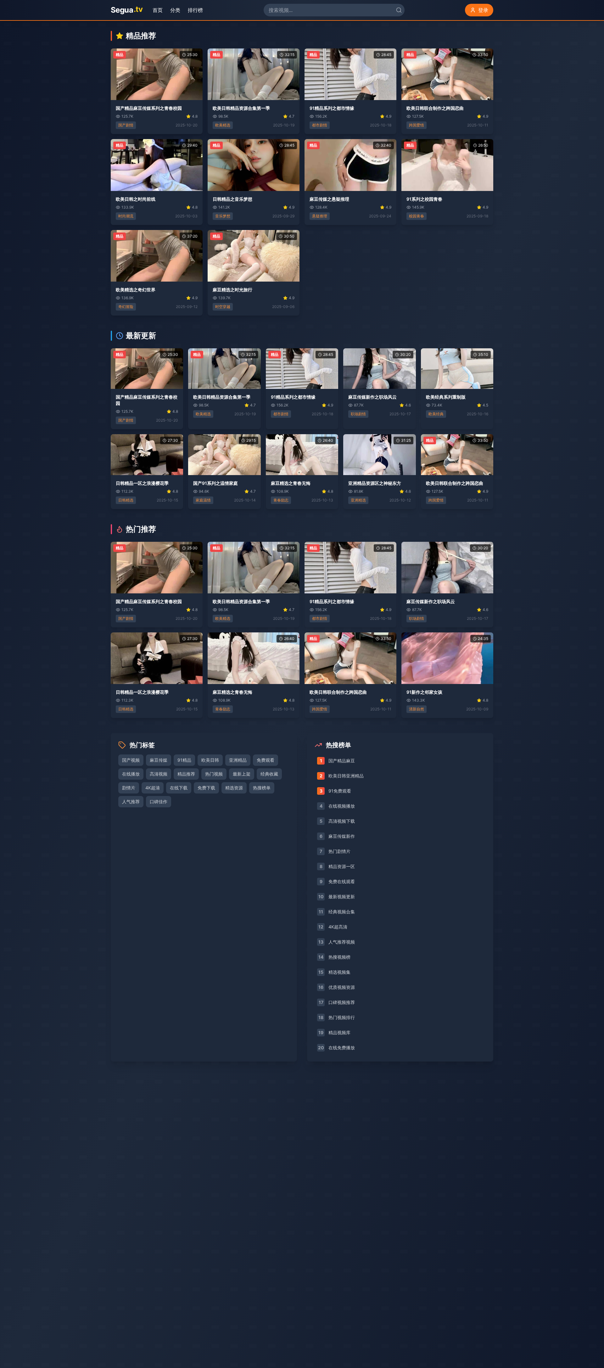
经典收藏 (269, 774)
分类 (177, 10)
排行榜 (196, 10)
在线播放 (131, 774)
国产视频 (131, 760)
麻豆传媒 (158, 760)
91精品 (184, 760)
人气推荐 (131, 801)
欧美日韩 (210, 760)
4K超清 (152, 787)
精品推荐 (186, 774)
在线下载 (178, 787)
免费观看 (265, 760)
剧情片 (128, 787)
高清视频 (158, 774)
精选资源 (234, 787)
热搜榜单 (262, 787)
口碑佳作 (158, 801)
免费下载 (206, 787)
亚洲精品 (238, 760)
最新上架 (241, 774)
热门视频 (214, 774)
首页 (159, 10)
